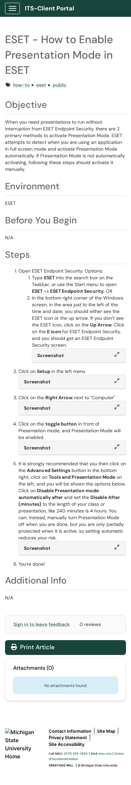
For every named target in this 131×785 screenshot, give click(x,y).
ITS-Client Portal (49, 8)
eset (41, 85)
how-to (21, 85)
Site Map (106, 731)
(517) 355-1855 (76, 753)
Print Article (36, 647)
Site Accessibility (66, 744)
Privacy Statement (68, 737)
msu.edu (105, 753)
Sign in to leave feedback (41, 624)
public (60, 85)
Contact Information (70, 731)
